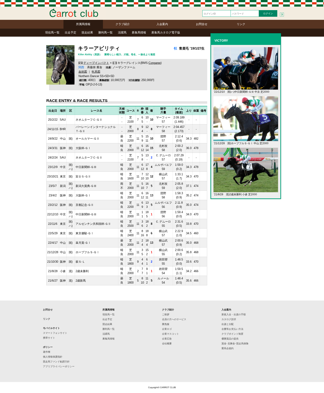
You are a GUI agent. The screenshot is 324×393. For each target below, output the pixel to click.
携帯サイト (49, 337)
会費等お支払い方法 (232, 329)
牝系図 (96, 71)
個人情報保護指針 (52, 356)
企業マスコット (170, 333)
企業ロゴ (167, 329)
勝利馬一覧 (105, 32)
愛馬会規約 (228, 348)
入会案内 (162, 24)
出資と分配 (228, 324)
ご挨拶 (165, 314)
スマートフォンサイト (55, 333)
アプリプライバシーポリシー (58, 366)
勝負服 (165, 324)
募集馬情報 (139, 32)
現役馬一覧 (52, 32)
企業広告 (167, 338)
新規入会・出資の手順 (234, 314)
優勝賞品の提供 (230, 338)
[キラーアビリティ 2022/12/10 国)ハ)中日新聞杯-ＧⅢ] (245, 87)
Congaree (155, 63)
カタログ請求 (229, 319)
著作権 (46, 352)
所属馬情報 (83, 24)
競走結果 (87, 32)
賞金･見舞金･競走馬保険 (235, 343)
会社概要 (167, 343)
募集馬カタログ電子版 (165, 32)
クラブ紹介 (122, 24)
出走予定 (70, 32)
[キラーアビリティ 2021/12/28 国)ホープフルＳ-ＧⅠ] (245, 139)
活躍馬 (122, 32)
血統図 (82, 71)
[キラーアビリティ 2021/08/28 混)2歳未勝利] (245, 190)
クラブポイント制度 (232, 333)
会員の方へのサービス (174, 319)
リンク (241, 24)
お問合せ (201, 24)
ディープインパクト (96, 63)
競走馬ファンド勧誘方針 (56, 361)
